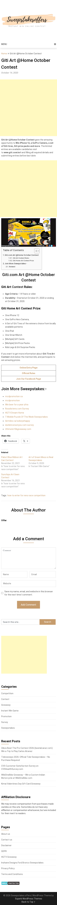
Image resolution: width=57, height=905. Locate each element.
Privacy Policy (8, 868)
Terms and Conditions (12, 874)
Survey (4, 722)
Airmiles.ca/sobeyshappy (17, 421)
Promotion (6, 716)
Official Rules (28, 373)
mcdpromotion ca (14, 396)
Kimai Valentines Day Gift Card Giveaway (20, 783)
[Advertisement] (28, 107)
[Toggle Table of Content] (35, 250)
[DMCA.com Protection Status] (10, 884)
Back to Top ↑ (28, 902)
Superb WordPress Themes (28, 898)
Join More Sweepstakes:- (16, 263)
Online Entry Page (28, 367)
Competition (7, 693)
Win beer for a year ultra (16, 404)
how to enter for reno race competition (26, 495)
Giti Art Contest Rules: (21, 258)
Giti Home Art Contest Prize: (23, 260)
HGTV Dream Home (14, 413)
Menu (4, 44)
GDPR (4, 851)
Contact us (6, 839)
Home (4, 53)
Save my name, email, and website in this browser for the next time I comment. (28, 593)
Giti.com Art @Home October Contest (22, 255)
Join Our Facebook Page (28, 379)
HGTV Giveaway (9, 857)
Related (12, 267)
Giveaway (5, 705)
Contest (5, 699)
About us (5, 834)
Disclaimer (6, 845)
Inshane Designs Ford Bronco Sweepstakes (22, 862)
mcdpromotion (12, 400)
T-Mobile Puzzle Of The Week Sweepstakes (26, 417)
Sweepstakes (8, 728)
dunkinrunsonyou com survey (19, 425)
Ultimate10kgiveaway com (18, 429)
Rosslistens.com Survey (17, 408)
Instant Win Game (10, 710)
